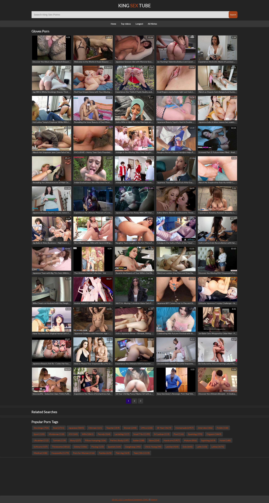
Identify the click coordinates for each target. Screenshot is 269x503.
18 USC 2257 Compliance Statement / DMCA (130, 499)
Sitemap (154, 499)
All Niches (152, 24)
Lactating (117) (121, 434)
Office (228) (147, 427)
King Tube (134, 5)
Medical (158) (40, 453)
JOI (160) (73, 434)
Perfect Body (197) (119, 440)
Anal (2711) (58, 427)
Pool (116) (179, 434)
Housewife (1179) (60, 453)
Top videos (126, 24)
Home (113, 24)
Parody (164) (104, 434)
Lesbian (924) (171, 446)
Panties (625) (105, 453)
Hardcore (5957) (172, 440)
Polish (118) (222, 427)
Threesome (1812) (61, 446)
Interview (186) (205, 427)
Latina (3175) (217, 446)
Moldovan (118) (56, 434)
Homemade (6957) (184, 427)
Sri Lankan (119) (161, 434)
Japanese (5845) (76, 427)
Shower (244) (130, 427)
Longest (139, 24)
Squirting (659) (208, 440)
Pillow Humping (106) (95, 440)
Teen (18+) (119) (141, 453)
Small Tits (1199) (141, 434)
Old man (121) (95, 427)
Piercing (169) (122, 453)
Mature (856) (190, 440)
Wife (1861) (87, 434)
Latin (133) (202, 446)
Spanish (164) (114, 446)
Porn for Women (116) (84, 453)
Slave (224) (154, 440)
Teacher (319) (113, 427)
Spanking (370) (195, 434)
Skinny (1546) (80, 446)
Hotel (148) (225, 440)
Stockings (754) (41, 427)
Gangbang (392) (133, 446)
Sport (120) (39, 434)
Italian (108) (138, 440)
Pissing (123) (97, 446)
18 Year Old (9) (164, 427)
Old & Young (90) (153, 446)
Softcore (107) (41, 446)
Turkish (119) (59, 440)
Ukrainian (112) (41, 440)
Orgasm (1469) (214, 434)
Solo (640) (188, 446)
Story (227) (75, 440)
